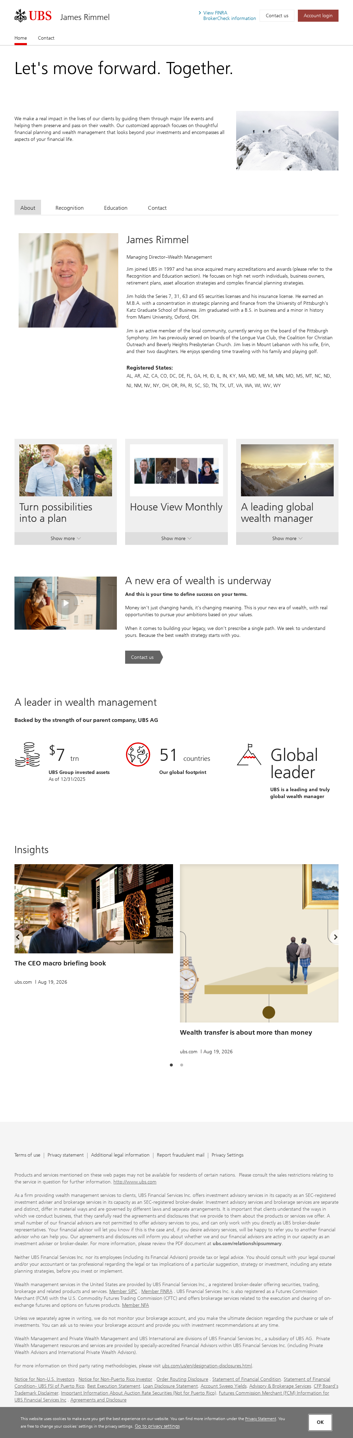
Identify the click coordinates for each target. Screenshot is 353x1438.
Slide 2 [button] (181, 1065)
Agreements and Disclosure (98, 1400)
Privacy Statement (260, 1418)
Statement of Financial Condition (246, 1379)
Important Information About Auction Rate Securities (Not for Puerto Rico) (138, 1393)
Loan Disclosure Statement (170, 1386)
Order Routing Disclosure (182, 1379)
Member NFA (135, 1305)
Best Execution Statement (113, 1386)
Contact (46, 38)
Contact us (277, 16)
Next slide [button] (329, 938)
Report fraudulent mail (180, 1155)
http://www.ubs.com (135, 1182)
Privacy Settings (227, 1155)
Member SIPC (123, 1291)
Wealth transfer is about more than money (246, 1032)
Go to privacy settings (157, 1426)
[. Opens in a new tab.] (32, 15)
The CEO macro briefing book (60, 963)
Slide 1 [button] (171, 1065)
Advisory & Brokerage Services (280, 1386)
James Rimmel (85, 17)
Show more (66, 540)
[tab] (27, 207)
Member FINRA (156, 1291)
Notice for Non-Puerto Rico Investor (115, 1379)
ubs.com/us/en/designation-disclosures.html (207, 1366)
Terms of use (27, 1155)
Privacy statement (66, 1155)
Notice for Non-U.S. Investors (44, 1379)
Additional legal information (120, 1155)
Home (20, 38)
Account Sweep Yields (223, 1386)
